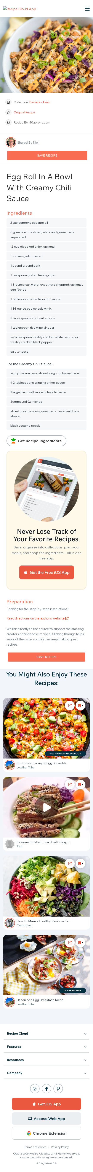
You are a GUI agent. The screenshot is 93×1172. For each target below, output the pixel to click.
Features (14, 1047)
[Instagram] (35, 1088)
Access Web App (49, 1118)
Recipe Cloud (17, 1033)
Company (14, 1073)
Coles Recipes (72, 990)
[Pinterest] (58, 1088)
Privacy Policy (60, 1147)
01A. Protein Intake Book (65, 753)
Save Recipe (47, 155)
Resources (15, 1060)
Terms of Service (35, 1147)
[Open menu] (87, 9)
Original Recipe (25, 112)
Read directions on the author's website (35, 618)
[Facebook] (46, 1088)
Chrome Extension (49, 1133)
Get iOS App (49, 1103)
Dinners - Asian (39, 102)
